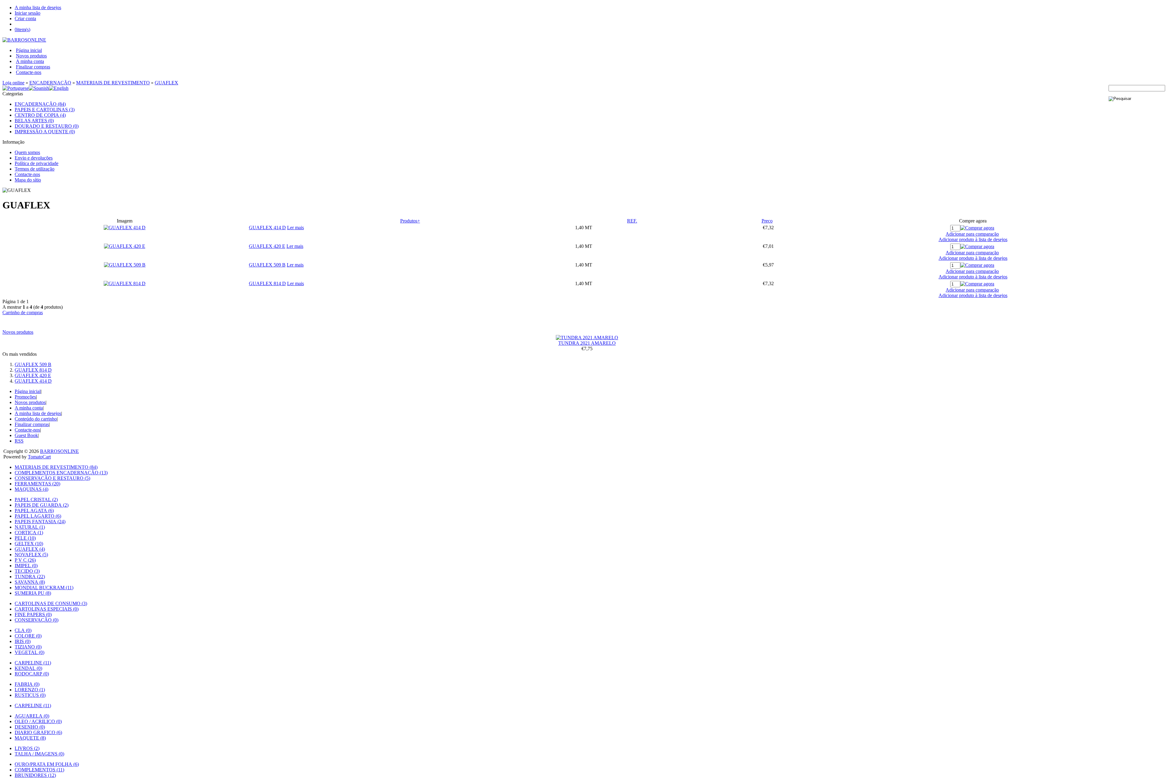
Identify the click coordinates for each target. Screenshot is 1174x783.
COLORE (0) (28, 635)
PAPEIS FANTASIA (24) (40, 521)
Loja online (13, 82)
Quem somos (27, 152)
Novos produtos (31, 55)
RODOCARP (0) (32, 673)
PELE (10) (25, 538)
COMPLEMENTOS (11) (39, 769)
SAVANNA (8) (30, 582)
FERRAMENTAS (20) (37, 483)
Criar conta (25, 18)
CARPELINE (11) (33, 662)
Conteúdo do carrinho (36, 418)
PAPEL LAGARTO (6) (38, 516)
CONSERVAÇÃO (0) (36, 620)
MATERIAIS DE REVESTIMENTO (113, 82)
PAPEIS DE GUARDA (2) (41, 505)
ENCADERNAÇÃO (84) (40, 104)
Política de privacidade (36, 163)
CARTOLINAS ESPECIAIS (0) (47, 609)
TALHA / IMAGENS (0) (39, 753)
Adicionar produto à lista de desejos (973, 239)
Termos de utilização (34, 168)
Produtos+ (410, 220)
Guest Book (26, 435)
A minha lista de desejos (38, 7)
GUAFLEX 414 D (267, 227)
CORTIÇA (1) (29, 532)
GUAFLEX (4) (30, 549)
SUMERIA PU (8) (33, 593)
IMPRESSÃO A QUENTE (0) (45, 131)
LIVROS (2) (27, 748)
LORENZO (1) (30, 689)
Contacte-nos (28, 72)
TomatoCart (39, 456)
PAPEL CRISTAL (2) (36, 499)
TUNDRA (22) (30, 576)
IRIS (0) (23, 641)
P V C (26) (25, 560)
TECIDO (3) (27, 571)
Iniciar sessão (27, 13)
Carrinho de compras (22, 312)
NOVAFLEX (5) (31, 554)
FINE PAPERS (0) (33, 614)
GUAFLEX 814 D (267, 283)
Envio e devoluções (34, 157)
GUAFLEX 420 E (267, 246)
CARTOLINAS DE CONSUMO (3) (51, 603)
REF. (632, 220)
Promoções (25, 396)
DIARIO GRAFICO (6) (38, 732)
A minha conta (30, 61)
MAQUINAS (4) (31, 489)
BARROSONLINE (59, 451)
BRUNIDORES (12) (35, 775)
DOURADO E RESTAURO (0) (47, 126)
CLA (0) (23, 630)
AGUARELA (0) (32, 716)
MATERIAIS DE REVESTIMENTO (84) (56, 467)
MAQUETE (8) (30, 738)
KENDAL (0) (28, 668)
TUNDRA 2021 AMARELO (587, 343)
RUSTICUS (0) (30, 695)
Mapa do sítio (28, 179)
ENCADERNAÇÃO (50, 82)
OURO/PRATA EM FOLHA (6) (47, 764)
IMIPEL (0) (26, 565)
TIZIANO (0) (28, 646)
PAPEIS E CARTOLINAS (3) (45, 109)
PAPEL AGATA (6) (34, 510)
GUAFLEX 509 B (267, 264)
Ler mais (295, 227)
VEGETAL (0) (29, 652)
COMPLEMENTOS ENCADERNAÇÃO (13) (61, 472)
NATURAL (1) (30, 527)
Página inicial (29, 50)
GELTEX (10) (29, 543)
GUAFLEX (166, 82)
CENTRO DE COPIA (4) (40, 115)
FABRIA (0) (27, 684)
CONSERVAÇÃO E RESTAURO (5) (52, 478)
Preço (767, 220)
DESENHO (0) (30, 727)
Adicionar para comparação (972, 234)
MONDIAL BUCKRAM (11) (44, 587)
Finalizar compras (33, 66)
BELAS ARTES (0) (34, 120)
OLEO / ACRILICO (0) (38, 721)
